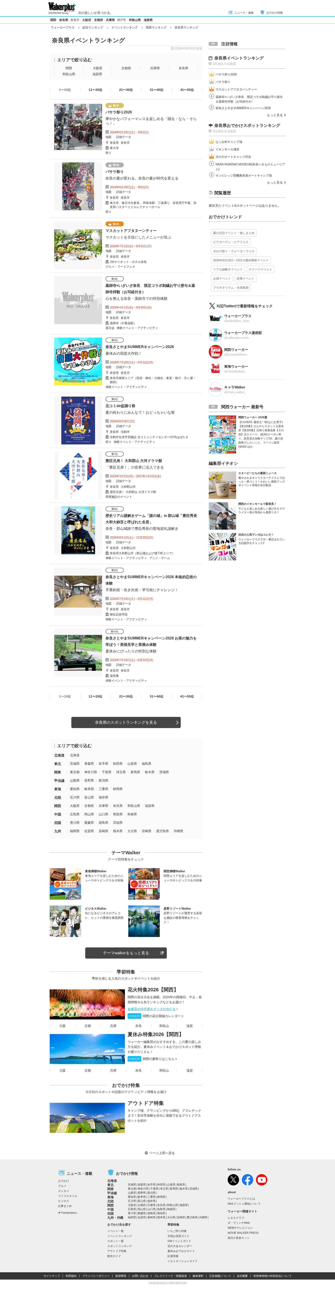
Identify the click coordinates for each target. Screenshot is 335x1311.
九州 (57, 831)
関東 (57, 772)
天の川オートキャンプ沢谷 (233, 157)
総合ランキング (92, 27)
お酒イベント (222, 278)
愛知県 (75, 789)
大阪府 (86, 20)
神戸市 (121, 20)
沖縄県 (178, 831)
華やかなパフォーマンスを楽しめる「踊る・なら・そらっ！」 (151, 121)
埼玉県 (121, 772)
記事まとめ (65, 1206)
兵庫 (113, 1026)
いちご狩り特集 (177, 1231)
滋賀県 (148, 20)
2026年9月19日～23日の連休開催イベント (241, 260)
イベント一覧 (115, 1231)
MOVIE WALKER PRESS (243, 1232)
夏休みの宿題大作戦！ (124, 353)
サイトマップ (52, 1276)
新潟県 (103, 780)
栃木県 (150, 772)
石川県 (75, 797)
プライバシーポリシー (96, 1276)
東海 (57, 789)
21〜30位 (126, 90)
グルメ (62, 1186)
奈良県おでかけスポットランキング (247, 125)
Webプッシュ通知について (244, 1203)
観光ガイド (114, 1256)
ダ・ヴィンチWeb (239, 1222)
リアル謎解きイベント (228, 269)
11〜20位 (95, 90)
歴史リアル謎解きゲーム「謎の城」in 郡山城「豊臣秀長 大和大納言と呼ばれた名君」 (152, 519)
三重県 (103, 789)
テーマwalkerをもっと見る (126, 953)
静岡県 (118, 789)
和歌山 (164, 1026)
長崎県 (103, 831)
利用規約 (71, 1276)
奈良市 (74, 20)
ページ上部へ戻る (162, 1153)
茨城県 (164, 772)
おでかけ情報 (274, 12)
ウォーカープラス (63, 27)
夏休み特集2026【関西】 (156, 1034)
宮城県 (75, 763)
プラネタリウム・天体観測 (231, 287)
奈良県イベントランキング (239, 58)
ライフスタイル (67, 1196)
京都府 (98, 20)
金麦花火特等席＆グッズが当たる (151, 1009)
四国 (57, 823)
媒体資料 (198, 1276)
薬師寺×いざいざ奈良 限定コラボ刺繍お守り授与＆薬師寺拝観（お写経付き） (150, 289)
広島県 (75, 814)
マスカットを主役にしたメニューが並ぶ (138, 237)
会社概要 (242, 1276)
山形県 (132, 763)
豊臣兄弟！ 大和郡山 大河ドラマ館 (134, 461)
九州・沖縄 (115, 1217)
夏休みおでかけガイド (181, 1251)
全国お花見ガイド (178, 1236)
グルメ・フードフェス (120, 266)
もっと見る (275, 115)
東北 (57, 764)
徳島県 (103, 822)
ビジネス (63, 1201)
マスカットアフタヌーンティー (131, 231)
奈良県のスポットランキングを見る (126, 722)
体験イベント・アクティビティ (137, 328)
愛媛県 (89, 822)
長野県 (89, 780)
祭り (108, 152)
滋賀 (189, 1026)
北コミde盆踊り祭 (120, 406)
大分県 (132, 831)
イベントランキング (124, 27)
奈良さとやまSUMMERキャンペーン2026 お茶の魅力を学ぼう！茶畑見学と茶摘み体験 (151, 641)
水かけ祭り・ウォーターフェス (234, 251)
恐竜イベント (246, 278)
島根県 (132, 814)
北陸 (57, 797)
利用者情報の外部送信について (272, 1276)
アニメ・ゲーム (159, 558)
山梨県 (75, 780)
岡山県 (89, 814)
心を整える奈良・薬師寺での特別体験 (137, 298)
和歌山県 (135, 20)
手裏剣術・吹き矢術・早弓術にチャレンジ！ (142, 590)
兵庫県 (110, 20)
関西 (53, 20)
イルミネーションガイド (183, 1261)
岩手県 (103, 763)
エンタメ (63, 1191)
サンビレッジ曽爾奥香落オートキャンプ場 (244, 175)
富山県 (89, 797)
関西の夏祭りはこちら (152, 1059)
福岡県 (75, 831)
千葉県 (106, 772)
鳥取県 (118, 814)
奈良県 (63, 20)
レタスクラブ (236, 1217)
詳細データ (123, 137)
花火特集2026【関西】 (153, 990)
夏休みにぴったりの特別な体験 (131, 651)
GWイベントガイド (179, 1241)
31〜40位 (156, 90)
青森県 (89, 763)
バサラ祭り (115, 172)
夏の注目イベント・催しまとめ (234, 233)
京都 (88, 1026)
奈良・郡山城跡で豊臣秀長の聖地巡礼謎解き (142, 529)
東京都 (75, 772)
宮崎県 (146, 831)
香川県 (75, 822)
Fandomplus (69, 1212)
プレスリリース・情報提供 (170, 1276)
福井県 (103, 797)
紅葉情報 (173, 1256)
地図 (108, 137)
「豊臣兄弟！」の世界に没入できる (135, 467)
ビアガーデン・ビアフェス (231, 242)
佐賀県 (89, 831)
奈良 (138, 1026)
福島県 (146, 763)
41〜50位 (187, 90)
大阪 (62, 1026)
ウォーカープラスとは (241, 1198)
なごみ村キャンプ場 (229, 142)
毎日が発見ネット (239, 1237)
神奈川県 (90, 772)
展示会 (110, 328)
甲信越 (59, 780)
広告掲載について (220, 1276)
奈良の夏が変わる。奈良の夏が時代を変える (142, 178)
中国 (57, 814)
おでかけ (63, 1181)
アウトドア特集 (146, 1103)
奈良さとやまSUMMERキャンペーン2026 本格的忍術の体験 (151, 580)
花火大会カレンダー (180, 1246)
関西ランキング (156, 27)
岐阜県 (89, 789)
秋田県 (118, 763)
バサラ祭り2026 (119, 112)
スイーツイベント (260, 269)
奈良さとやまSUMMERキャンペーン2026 (140, 347)
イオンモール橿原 (227, 149)
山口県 (103, 814)
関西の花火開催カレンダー (155, 1016)
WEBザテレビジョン (240, 1227)
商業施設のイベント (119, 496)
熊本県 (118, 831)
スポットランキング (119, 1246)
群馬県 (135, 772)
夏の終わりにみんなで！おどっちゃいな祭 (140, 412)
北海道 (59, 755)
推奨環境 (120, 1276)
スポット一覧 (115, 1241)
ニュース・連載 (244, 12)
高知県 (118, 822)
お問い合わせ (140, 1276)
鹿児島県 (162, 831)
